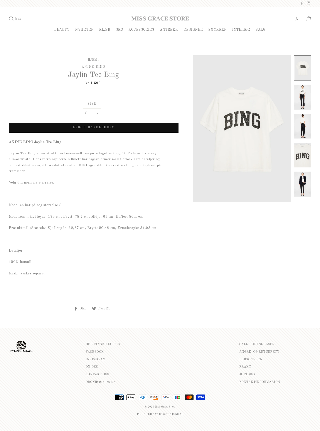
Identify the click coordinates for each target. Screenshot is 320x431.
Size (92, 103)
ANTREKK (169, 30)
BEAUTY (62, 30)
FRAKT (245, 366)
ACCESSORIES (141, 30)
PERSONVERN (250, 359)
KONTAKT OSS (97, 374)
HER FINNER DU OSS (103, 344)
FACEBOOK (95, 351)
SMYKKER (217, 30)
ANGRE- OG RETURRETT (259, 351)
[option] (242, 128)
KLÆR (104, 30)
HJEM (92, 59)
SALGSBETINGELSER (257, 344)
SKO (119, 30)
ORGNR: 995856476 (101, 382)
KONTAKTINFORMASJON (259, 382)
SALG (261, 30)
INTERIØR (241, 30)
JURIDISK (247, 374)
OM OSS (92, 366)
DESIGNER (193, 30)
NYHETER (84, 30)
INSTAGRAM (96, 359)
